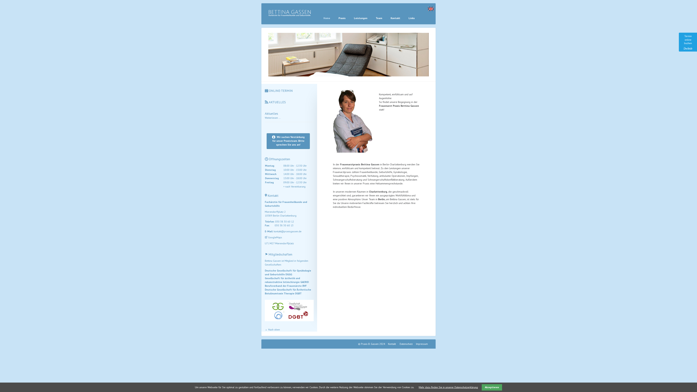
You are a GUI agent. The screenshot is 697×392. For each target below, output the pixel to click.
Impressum (422, 344)
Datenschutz (406, 344)
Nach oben (274, 329)
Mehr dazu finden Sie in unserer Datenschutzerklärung (448, 387)
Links (412, 18)
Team (379, 18)
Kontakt (395, 18)
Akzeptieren (492, 387)
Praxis (342, 18)
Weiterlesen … (273, 117)
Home (326, 18)
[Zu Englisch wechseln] (431, 10)
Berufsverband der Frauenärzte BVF (286, 285)
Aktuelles (271, 113)
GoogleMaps (275, 237)
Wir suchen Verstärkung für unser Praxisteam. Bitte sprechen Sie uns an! (288, 140)
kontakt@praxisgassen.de (287, 231)
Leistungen (360, 18)
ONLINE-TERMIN (281, 91)
